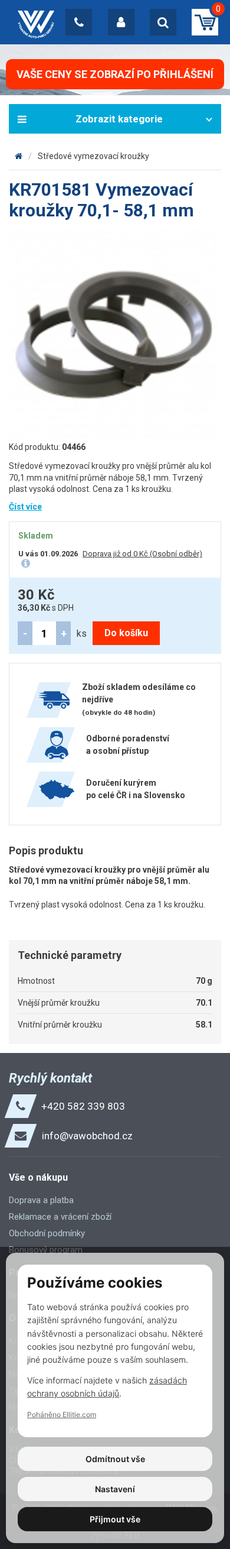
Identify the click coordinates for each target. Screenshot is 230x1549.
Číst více (25, 506)
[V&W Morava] (18, 156)
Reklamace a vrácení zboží (60, 1216)
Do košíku (126, 633)
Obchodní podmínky (47, 1233)
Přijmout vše (115, 1519)
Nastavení (115, 1489)
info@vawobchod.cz (87, 1136)
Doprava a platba (41, 1200)
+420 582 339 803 (83, 1106)
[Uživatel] (121, 22)
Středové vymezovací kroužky (93, 156)
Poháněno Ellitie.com (61, 1414)
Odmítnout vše (115, 1459)
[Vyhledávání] (163, 22)
